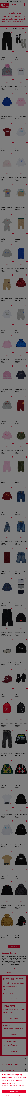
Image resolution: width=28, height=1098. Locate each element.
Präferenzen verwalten (7, 1085)
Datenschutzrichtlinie (7, 1086)
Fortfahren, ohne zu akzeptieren (14, 1095)
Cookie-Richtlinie (19, 1086)
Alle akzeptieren (14, 1091)
